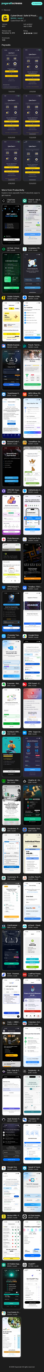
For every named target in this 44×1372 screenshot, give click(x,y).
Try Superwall (37, 3)
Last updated (27, 24)
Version (4, 24)
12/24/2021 (32, 183)
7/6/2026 (11, 91)
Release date (6, 31)
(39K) (35, 33)
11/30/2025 (11, 137)
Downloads (6, 38)
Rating (25, 31)
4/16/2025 (11, 183)
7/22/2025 (32, 137)
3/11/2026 (32, 91)
